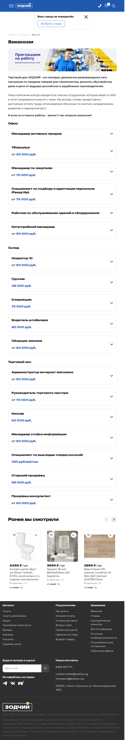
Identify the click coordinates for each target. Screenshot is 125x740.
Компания (98, 605)
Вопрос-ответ (64, 625)
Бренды (7, 629)
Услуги (7, 611)
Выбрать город (51, 23)
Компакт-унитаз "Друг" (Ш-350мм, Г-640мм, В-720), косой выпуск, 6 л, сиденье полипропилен (25, 574)
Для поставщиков (101, 629)
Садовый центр (12, 644)
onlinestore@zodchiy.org (70, 678)
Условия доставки (66, 620)
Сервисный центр (67, 629)
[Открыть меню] (11, 6)
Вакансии (96, 611)
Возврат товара (65, 639)
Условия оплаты (65, 615)
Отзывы (95, 615)
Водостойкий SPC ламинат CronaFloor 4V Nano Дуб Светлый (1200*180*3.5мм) (97, 574)
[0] (106, 5)
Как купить (62, 611)
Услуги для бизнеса (14, 615)
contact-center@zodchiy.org (72, 674)
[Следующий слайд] (114, 519)
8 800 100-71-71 (64, 667)
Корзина (8, 634)
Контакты (8, 639)
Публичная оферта (102, 650)
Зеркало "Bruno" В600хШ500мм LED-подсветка (58, 573)
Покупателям (65, 605)
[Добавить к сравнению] (36, 535)
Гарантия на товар (67, 634)
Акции (6, 620)
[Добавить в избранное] (14, 535)
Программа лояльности (17, 625)
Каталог (8, 605)
